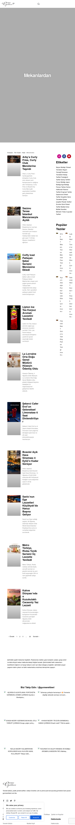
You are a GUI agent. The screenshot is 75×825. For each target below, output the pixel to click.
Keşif (23, 152)
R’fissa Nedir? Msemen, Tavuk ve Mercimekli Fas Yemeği (62, 250)
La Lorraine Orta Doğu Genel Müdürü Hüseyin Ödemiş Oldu (30, 361)
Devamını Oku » (26, 200)
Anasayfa (10, 152)
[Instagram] (59, 156)
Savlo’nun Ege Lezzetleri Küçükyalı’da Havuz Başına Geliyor (30, 505)
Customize (12, 817)
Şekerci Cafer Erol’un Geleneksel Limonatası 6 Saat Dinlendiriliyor (30, 412)
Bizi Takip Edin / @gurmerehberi (37, 687)
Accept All (36, 817)
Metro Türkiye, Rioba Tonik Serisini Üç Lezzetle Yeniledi (29, 552)
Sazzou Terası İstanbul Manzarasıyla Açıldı (30, 214)
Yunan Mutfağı (60, 182)
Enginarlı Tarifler (66, 192)
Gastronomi (60, 194)
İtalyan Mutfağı (60, 167)
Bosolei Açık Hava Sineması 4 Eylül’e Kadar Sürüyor (30, 458)
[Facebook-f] (64, 156)
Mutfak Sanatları (61, 209)
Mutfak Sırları (65, 207)
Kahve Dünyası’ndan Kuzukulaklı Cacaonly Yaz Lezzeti (30, 598)
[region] (24, 811)
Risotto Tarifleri (67, 202)
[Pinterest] (69, 156)
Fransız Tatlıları (61, 187)
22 (30, 636)
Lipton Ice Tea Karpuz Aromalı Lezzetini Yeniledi (29, 313)
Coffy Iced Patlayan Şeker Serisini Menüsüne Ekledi (28, 262)
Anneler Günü (60, 204)
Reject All (24, 817)
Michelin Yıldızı (61, 212)
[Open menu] (14, 3)
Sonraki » (36, 636)
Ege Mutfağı (65, 185)
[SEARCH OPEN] (39, 4)
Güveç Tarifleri (65, 180)
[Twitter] (11, 801)
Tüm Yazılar (17, 152)
